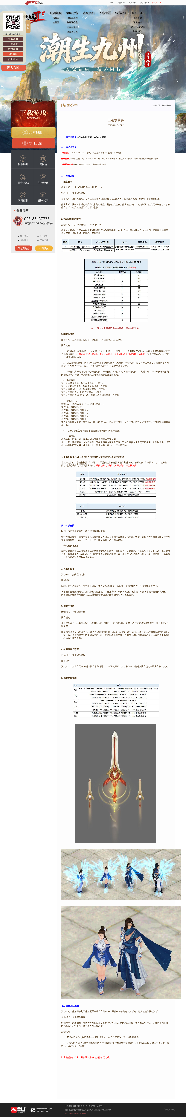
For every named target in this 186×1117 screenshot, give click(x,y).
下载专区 (105, 13)
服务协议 (76, 1106)
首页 (164, 105)
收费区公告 (72, 32)
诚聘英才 (100, 1106)
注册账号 (121, 3)
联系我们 (92, 1106)
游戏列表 (155, 3)
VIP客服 (13, 54)
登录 (111, 3)
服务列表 (143, 3)
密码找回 (44, 240)
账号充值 (132, 3)
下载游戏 (13, 44)
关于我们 (68, 1106)
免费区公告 (72, 22)
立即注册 (13, 39)
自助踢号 (137, 31)
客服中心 (84, 1106)
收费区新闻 (72, 27)
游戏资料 (88, 13)
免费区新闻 (72, 17)
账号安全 (44, 236)
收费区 (56, 22)
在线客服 (137, 17)
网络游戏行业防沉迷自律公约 (75, 1114)
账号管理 (24, 236)
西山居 (41, 1110)
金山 (18, 1110)
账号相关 (121, 13)
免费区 (56, 17)
